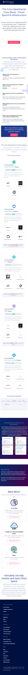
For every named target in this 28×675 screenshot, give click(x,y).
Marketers (5, 617)
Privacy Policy (14, 667)
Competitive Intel (7, 641)
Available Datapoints (8, 609)
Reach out (14, 134)
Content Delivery (9, 167)
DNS (5, 311)
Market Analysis (6, 639)
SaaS (6, 262)
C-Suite (5, 621)
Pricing (4, 611)
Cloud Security (6, 633)
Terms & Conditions (7, 667)
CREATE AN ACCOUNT (14, 42)
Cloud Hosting (8, 211)
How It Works (6, 607)
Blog (4, 649)
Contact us (5, 651)
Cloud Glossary (6, 660)
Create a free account (14, 516)
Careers (5, 657)
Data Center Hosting (10, 360)
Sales (4, 619)
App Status (5, 655)
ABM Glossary (6, 662)
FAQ (4, 653)
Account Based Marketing (9, 643)
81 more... (6, 79)
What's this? (15, 88)
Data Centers (6, 629)
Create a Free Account (13, 246)
